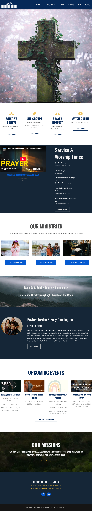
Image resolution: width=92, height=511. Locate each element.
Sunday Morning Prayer (10, 394)
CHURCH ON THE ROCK (46, 482)
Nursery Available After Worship (58, 396)
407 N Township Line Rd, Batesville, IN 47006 (46, 486)
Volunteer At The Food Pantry (82, 396)
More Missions (46, 461)
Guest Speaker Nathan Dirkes (34, 396)
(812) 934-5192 (36, 488)
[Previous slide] (4, 51)
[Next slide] (87, 51)
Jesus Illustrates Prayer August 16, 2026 (23, 174)
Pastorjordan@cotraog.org (52, 488)
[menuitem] (39, 5)
